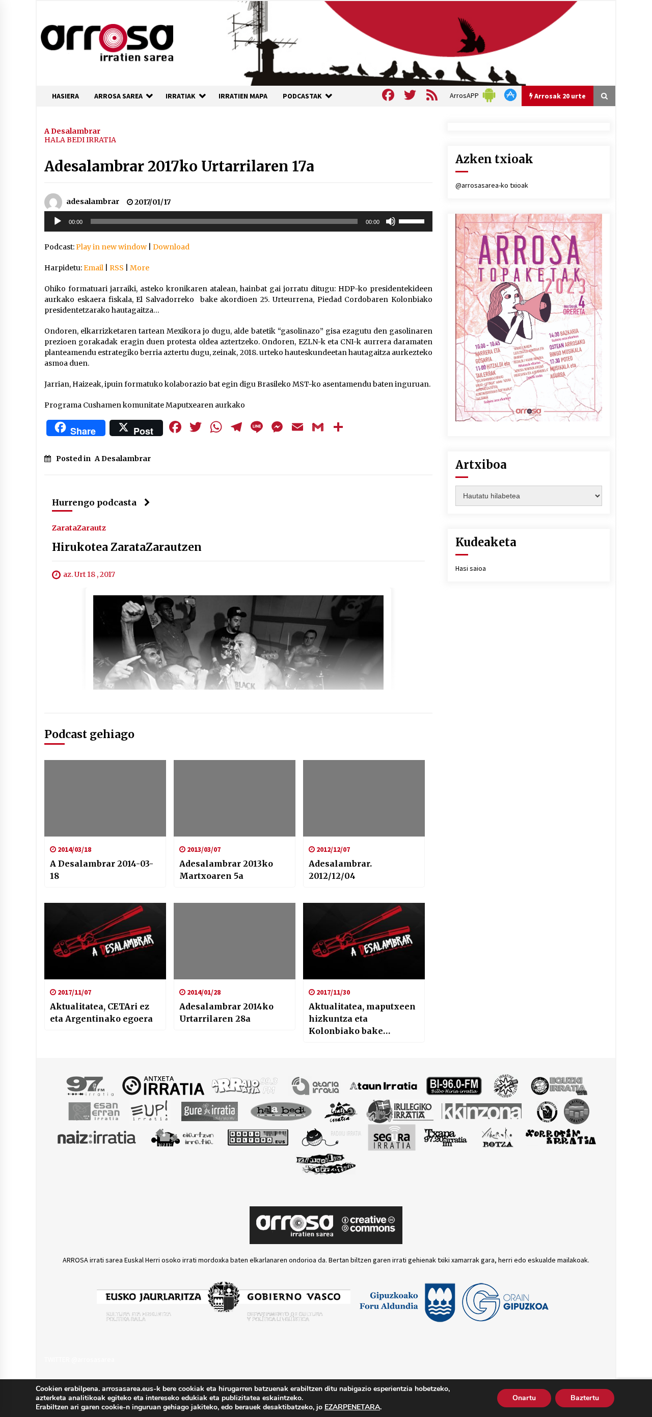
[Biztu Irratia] (506, 1085)
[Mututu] (391, 221)
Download (171, 246)
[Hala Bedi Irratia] (280, 1110)
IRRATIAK (181, 95)
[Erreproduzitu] (57, 221)
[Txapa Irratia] (445, 1136)
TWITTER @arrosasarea (79, 1359)
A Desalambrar (72, 130)
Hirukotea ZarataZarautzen (127, 547)
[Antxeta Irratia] (163, 1085)
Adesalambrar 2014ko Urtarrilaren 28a (226, 1012)
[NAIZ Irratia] (97, 1136)
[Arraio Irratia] (245, 1085)
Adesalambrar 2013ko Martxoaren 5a (226, 869)
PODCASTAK (302, 95)
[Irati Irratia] (341, 1110)
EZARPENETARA (352, 1407)
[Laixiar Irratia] (576, 1110)
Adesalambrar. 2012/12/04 (340, 869)
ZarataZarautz (79, 527)
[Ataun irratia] (383, 1085)
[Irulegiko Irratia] (399, 1110)
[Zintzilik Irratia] (326, 1162)
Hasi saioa (470, 568)
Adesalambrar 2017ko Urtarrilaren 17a (179, 166)
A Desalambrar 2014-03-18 (101, 869)
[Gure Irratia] (209, 1110)
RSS (117, 267)
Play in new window (111, 246)
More (139, 267)
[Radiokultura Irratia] (258, 1136)
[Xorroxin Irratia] (560, 1136)
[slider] (413, 220)
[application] (238, 221)
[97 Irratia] (91, 1085)
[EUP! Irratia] (150, 1110)
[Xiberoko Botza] (497, 1136)
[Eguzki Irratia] (558, 1085)
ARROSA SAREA (118, 95)
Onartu (524, 1398)
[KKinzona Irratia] (482, 1110)
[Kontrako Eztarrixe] (546, 1110)
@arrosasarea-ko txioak (491, 185)
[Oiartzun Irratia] (182, 1136)
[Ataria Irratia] (316, 1085)
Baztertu (584, 1398)
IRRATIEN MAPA (243, 95)
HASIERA (65, 95)
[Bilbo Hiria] (454, 1085)
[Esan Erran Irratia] (93, 1110)
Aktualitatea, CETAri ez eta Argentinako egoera (101, 1012)
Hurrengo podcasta (94, 502)
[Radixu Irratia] (330, 1136)
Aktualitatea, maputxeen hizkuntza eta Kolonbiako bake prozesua (362, 1019)
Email (93, 267)
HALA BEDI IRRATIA (80, 139)
